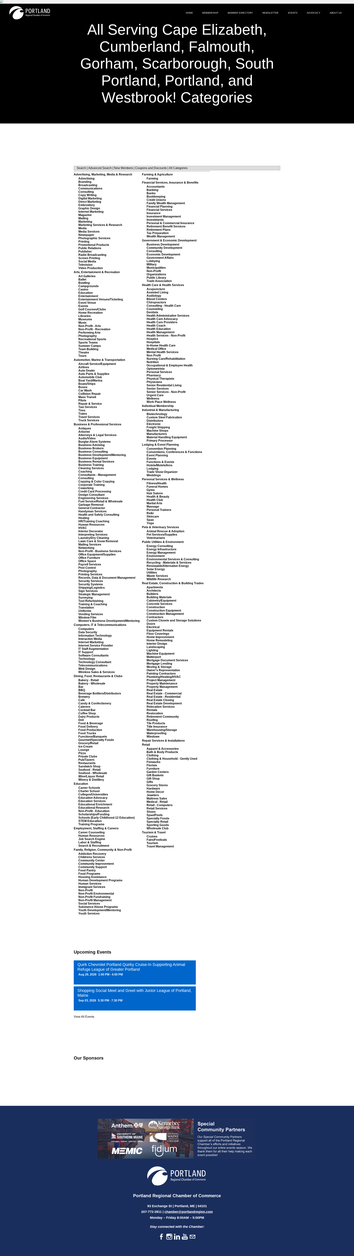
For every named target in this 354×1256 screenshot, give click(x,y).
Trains (82, 413)
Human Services (89, 883)
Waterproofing (156, 733)
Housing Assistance (92, 877)
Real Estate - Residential (164, 696)
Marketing (85, 221)
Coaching (85, 471)
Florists (152, 765)
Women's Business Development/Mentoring (109, 620)
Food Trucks (87, 733)
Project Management (161, 680)
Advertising (86, 178)
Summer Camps (89, 345)
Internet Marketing (91, 211)
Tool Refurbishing (90, 600)
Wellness (153, 398)
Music (82, 322)
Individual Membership (158, 405)
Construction (156, 607)
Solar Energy (156, 569)
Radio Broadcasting (92, 254)
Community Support (92, 867)
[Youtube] (185, 1237)
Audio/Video (87, 438)
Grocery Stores (157, 785)
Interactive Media (90, 638)
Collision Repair (89, 393)
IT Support (85, 652)
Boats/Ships (87, 383)
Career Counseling (91, 832)
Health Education (159, 328)
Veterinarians (156, 537)
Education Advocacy (92, 797)
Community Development (164, 247)
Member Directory (240, 13)
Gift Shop (153, 778)
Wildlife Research (159, 579)
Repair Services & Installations (163, 740)
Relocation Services (161, 706)
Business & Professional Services (97, 424)
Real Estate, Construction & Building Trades (173, 583)
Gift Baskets (155, 775)
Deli (81, 720)
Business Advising (91, 445)
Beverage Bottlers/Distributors (99, 693)
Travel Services (89, 417)
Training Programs (91, 824)
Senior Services (158, 388)
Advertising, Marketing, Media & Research (103, 174)
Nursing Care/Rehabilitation (166, 358)
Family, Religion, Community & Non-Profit (103, 849)
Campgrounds (88, 286)
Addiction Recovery (92, 853)
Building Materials (159, 597)
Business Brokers (91, 448)
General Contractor (91, 508)
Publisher (85, 251)
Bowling (84, 282)
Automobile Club (90, 377)
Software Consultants (93, 655)
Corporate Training (91, 484)
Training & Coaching (92, 604)
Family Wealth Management (166, 203)
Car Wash (85, 390)
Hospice (152, 338)
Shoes (151, 811)
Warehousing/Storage (162, 729)
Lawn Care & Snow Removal (98, 541)
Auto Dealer (86, 370)
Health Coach (156, 325)
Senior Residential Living (164, 385)
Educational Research (93, 807)
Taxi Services (87, 407)
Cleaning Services (91, 468)
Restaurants (87, 763)
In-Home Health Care (161, 345)
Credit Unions (156, 199)
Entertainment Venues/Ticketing (100, 299)
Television (85, 264)
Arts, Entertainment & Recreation (97, 272)
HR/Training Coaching (93, 521)
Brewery (84, 696)
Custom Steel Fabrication (164, 417)
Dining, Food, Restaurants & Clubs (98, 676)
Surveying (85, 597)
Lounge (83, 749)
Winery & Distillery (91, 779)
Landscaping (156, 647)
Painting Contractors (161, 673)
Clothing (153, 755)
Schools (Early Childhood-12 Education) (106, 817)
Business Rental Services (96, 461)
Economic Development (163, 254)
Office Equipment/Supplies (97, 554)
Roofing (152, 720)
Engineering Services (93, 498)
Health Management (160, 332)
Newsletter (270, 13)
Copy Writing (87, 195)
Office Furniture (89, 557)
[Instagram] (169, 1237)
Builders (152, 593)
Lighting (152, 650)
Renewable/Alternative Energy (168, 565)
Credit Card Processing (94, 491)
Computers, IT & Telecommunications (100, 624)
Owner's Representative (163, 670)
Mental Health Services (162, 352)
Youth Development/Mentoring (99, 910)
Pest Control (87, 567)
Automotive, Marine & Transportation (99, 359)
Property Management (162, 686)
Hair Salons (155, 493)
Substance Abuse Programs (98, 906)
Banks (151, 193)
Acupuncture (156, 289)
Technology (86, 658)
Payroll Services (89, 564)
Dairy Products (88, 716)
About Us (336, 13)
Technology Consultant (94, 662)
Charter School (89, 791)
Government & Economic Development (169, 240)
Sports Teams (88, 342)
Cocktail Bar (87, 710)
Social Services (89, 903)
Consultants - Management (97, 474)
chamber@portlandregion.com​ (188, 1212)
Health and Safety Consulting (98, 514)
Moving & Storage (159, 666)
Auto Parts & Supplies (93, 373)
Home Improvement (160, 637)
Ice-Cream (85, 746)
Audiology (154, 295)
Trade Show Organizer (162, 471)
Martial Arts (154, 503)
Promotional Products (93, 244)
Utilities (152, 572)
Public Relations (89, 248)
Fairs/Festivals (157, 839)
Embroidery (86, 205)
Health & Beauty (158, 496)
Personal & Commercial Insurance (170, 223)
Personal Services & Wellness (163, 479)
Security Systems (90, 584)
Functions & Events (160, 462)
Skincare (153, 516)
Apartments (155, 587)
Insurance (154, 213)
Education (85, 292)
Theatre (83, 352)
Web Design (86, 668)
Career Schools (89, 787)
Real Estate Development (164, 703)
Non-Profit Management (95, 900)
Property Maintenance (162, 683)
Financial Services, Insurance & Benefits (170, 182)
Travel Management (160, 846)
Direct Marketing (89, 201)
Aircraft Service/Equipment (97, 363)
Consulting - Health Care (164, 305)
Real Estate (154, 690)
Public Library (156, 277)
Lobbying (153, 261)
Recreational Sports (92, 339)
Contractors (155, 617)
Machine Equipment (160, 653)
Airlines (83, 367)
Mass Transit (87, 397)
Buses (82, 387)
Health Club (155, 499)
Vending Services (90, 614)
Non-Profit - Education (94, 811)
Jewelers (153, 795)
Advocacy (313, 13)
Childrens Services (91, 857)
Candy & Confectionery (94, 703)
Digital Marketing (90, 198)
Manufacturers (157, 433)
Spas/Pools (155, 815)
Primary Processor (160, 440)
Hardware (153, 788)
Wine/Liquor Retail (91, 776)
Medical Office (156, 348)
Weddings (154, 475)
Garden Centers (158, 772)
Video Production (90, 268)
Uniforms (84, 610)
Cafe (81, 700)
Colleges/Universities (93, 794)
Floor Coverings (158, 633)
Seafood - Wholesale (92, 773)
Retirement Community (163, 716)
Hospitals (153, 342)
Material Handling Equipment (167, 437)
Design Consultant (91, 494)
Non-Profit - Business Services (99, 551)
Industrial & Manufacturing (160, 410)
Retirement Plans (159, 229)
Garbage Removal (90, 504)
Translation (86, 607)
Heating (83, 518)
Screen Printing (89, 258)
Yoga (150, 523)
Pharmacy (154, 375)
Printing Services (90, 574)
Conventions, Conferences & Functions (174, 452)
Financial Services (159, 209)
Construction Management (165, 613)
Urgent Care (155, 395)
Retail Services (157, 808)
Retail (146, 744)
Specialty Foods (158, 818)
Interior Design (157, 643)
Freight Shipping (158, 427)
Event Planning (157, 455)
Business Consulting (93, 451)
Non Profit (154, 355)
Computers (86, 628)
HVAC (82, 527)
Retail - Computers (160, 805)
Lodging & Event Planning (160, 444)
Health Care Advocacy (162, 318)
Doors (151, 623)
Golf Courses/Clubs (92, 309)
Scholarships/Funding (94, 814)
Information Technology (95, 635)
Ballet (82, 279)
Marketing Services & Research (100, 225)
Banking (152, 189)
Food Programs (89, 873)
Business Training (91, 464)
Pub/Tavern (86, 759)
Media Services (89, 231)
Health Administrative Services (168, 315)
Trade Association (159, 281)
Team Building (88, 349)
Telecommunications (92, 665)
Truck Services (88, 420)
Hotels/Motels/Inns (159, 465)
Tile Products (156, 723)
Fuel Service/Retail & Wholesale (100, 501)
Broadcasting (87, 185)
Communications (90, 188)
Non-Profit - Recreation (94, 329)
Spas (150, 519)
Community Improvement (96, 863)
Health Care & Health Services (163, 285)
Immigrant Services (91, 887)
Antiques (84, 428)
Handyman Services (92, 511)
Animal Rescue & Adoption (165, 531)
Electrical (153, 627)
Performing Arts (89, 332)
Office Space (87, 561)
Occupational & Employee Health (170, 365)
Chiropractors (156, 302)
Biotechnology (157, 414)
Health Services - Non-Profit (166, 335)
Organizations (156, 274)
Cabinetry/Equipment (161, 600)
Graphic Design (89, 208)
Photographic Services (94, 238)
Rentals (152, 710)
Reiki (150, 513)
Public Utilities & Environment (163, 541)
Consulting (86, 191)
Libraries (84, 316)
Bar (80, 686)
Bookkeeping (156, 196)
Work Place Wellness (161, 401)
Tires (81, 410)
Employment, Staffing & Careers (96, 828)
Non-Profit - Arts (89, 325)
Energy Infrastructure (161, 549)
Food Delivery (88, 726)
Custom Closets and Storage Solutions (174, 620)
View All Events (84, 1016)
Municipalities (156, 267)
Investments (155, 219)
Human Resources (91, 524)
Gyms (151, 490)
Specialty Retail (157, 821)
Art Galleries (87, 276)
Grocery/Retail (88, 743)
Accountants (156, 186)
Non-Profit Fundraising (94, 896)
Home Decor (155, 791)
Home (189, 13)
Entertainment (88, 296)
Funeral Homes (157, 486)
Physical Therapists (160, 378)
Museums (85, 319)
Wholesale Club (158, 828)
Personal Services (159, 372)
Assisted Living (157, 292)
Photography (87, 335)
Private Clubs (87, 756)
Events (293, 13)
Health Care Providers (162, 322)
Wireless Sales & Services (96, 672)
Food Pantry (87, 870)
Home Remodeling (160, 640)
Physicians (154, 382)
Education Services (92, 801)
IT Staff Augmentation (93, 648)
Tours (82, 355)
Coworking (86, 488)
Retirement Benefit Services (166, 226)
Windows (153, 736)
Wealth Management (161, 236)
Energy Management (161, 552)
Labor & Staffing (89, 842)
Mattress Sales (157, 798)
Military (152, 264)
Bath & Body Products (162, 752)
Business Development (163, 244)
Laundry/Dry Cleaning (93, 537)
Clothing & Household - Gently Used (172, 758)
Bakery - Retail (88, 680)
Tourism (152, 843)
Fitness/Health (157, 483)
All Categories (178, 168)
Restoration (155, 713)
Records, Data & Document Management (106, 577)
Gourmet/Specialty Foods (96, 739)
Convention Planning (161, 448)
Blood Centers (157, 299)
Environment (156, 556)
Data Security (87, 632)
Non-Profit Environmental (96, 893)
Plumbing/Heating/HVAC (164, 676)
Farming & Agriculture (157, 174)
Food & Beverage (90, 723)
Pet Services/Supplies (162, 534)
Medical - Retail (157, 801)
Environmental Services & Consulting (173, 559)
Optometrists (156, 368)
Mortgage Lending (159, 663)
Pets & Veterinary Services (160, 527)
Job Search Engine (91, 839)
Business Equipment (93, 458)
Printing (83, 241)
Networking (86, 547)
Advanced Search (100, 168)
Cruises (152, 836)
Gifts (150, 781)
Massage (153, 506)
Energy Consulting (160, 546)
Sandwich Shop (89, 766)
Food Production (90, 729)
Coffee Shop (87, 713)
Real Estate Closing (160, 700)
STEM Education (90, 821)
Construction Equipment (164, 610)
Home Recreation (90, 312)
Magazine (85, 215)
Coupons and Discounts (151, 168)
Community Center (91, 860)
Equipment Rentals (160, 630)
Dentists (152, 312)
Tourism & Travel (154, 832)
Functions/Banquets (92, 736)
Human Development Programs (100, 880)
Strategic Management (94, 594)
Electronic (154, 424)
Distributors (155, 420)
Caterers (84, 706)
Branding (84, 181)
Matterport (154, 657)
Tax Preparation (158, 233)
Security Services (90, 581)
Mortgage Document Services (167, 660)
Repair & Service (90, 403)
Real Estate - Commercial (164, 693)
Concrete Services (159, 603)
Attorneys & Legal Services (97, 435)
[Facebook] (161, 1237)
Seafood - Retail (89, 769)
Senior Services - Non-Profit (166, 391)
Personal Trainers (159, 509)
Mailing (83, 218)
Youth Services (89, 913)
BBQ (81, 690)
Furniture (153, 768)
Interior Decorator (90, 531)
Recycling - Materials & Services (169, 562)
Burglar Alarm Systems (94, 441)
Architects (154, 590)
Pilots (82, 400)
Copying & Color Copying (96, 481)
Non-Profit (85, 890)
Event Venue (87, 302)
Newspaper (86, 234)
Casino (83, 289)
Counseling (155, 309)
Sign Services (88, 591)
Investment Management (164, 216)
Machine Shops (157, 430)
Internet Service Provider (95, 645)
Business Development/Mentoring (102, 455)
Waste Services (157, 575)
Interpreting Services (92, 534)
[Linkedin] (177, 1237)
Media (82, 228)
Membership (210, 13)
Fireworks (153, 762)
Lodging (152, 468)
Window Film (87, 617)
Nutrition (153, 362)
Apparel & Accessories (163, 748)
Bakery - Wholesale (91, 683)
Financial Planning (160, 206)
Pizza (82, 753)
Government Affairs (160, 257)
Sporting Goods (158, 825)
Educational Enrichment (95, 804)
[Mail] (192, 1237)
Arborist (84, 431)
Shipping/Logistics (91, 587)
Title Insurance (157, 726)
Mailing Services (89, 544)
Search (81, 168)
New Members (123, 168)
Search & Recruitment (93, 845)
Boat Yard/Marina (90, 380)
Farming (152, 178)
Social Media (87, 261)
